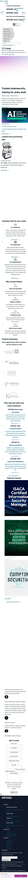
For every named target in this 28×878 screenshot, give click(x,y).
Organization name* (14, 760)
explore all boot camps (14, 601)
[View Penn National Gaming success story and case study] (12, 384)
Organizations (8, 33)
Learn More (5, 170)
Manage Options (7, 876)
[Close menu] (18, 24)
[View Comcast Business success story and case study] (12, 373)
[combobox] (11, 43)
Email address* (14, 752)
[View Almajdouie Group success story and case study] (12, 351)
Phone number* (14, 756)
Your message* (14, 773)
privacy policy (21, 864)
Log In (17, 8)
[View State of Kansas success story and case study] (12, 395)
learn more (15, 239)
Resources (7, 38)
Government (7, 31)
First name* (14, 743)
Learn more (11, 54)
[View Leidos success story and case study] (12, 362)
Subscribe (6, 860)
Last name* (14, 748)
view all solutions (14, 475)
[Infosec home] (6, 24)
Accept (20, 876)
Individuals (7, 29)
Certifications (8, 36)
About (6, 40)
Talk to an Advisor (9, 45)
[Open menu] (14, 24)
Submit (14, 792)
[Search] (19, 43)
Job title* (14, 765)
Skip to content (4, 1)
